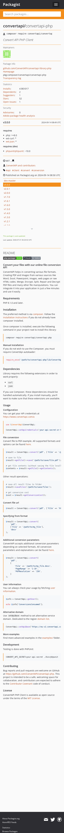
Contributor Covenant (21, 683)
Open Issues (9, 101)
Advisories (8, 112)
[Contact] (46, 819)
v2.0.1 (7, 188)
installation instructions (15, 317)
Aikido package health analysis (19, 115)
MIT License (33, 698)
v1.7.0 (7, 196)
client (16, 170)
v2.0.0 (7, 192)
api (9, 170)
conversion (38, 170)
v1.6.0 (7, 205)
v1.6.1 (7, 200)
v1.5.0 (7, 209)
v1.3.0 (7, 217)
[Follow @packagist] (52, 819)
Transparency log (12, 78)
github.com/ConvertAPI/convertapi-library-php (27, 68)
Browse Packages (10, 831)
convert (26, 170)
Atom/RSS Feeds (9, 822)
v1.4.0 (7, 213)
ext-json (10, 141)
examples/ (47, 637)
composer (38, 314)
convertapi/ (14, 26)
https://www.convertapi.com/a (18, 416)
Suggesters (9, 95)
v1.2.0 (7, 225)
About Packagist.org (11, 818)
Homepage (8, 71)
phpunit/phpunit (14, 151)
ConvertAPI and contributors (20, 165)
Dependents (9, 91)
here (28, 444)
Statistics (6, 827)
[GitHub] (59, 819)
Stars (5, 98)
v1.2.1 (7, 221)
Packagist (11, 4)
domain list (43, 618)
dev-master (10, 180)
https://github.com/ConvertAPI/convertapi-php (30, 673)
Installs (7, 88)
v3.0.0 (7, 184)
